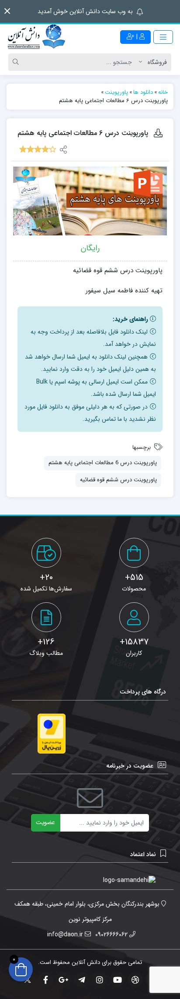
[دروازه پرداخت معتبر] (52, 734)
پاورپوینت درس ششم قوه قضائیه (118, 479)
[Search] (17, 62)
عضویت (45, 822)
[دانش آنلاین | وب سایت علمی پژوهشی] (35, 37)
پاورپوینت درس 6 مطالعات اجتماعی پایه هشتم (102, 462)
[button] (7, 11)
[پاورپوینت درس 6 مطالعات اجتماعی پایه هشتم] (90, 201)
